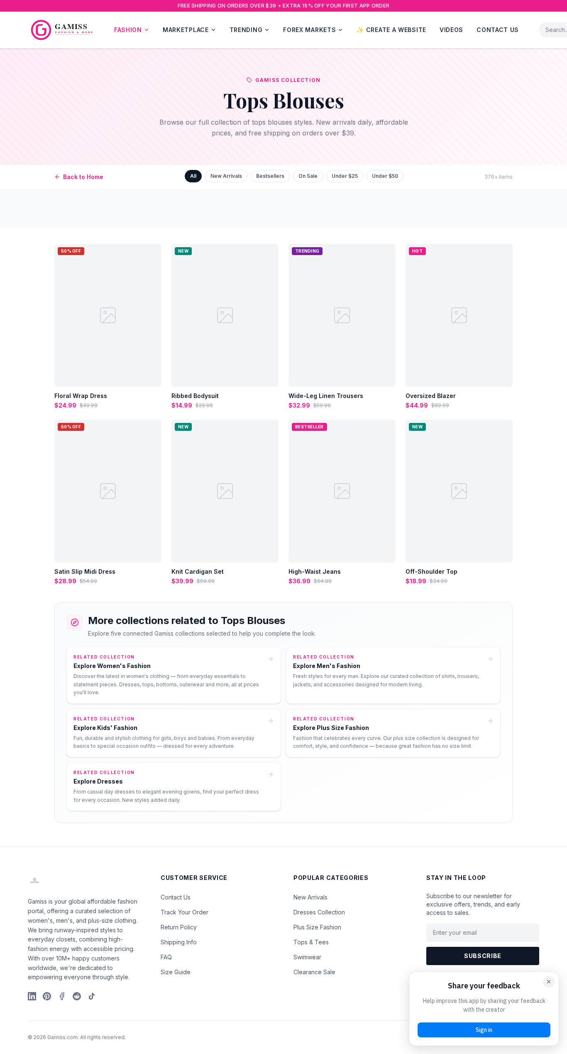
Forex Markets (309, 29)
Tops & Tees (311, 942)
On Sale (308, 176)
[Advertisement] (249, 208)
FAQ (166, 957)
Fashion (128, 29)
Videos (451, 29)
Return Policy (179, 927)
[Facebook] (62, 996)
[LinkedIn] (32, 996)
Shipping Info (179, 942)
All (193, 176)
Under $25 (345, 176)
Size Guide (176, 971)
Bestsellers (270, 176)
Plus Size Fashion (317, 927)
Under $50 (385, 176)
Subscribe (482, 955)
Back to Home (83, 176)
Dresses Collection (319, 912)
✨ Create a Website (391, 29)
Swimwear (307, 957)
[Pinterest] (47, 996)
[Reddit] (77, 996)
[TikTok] (92, 996)
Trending (246, 29)
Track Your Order (184, 912)
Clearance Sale (314, 971)
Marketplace (186, 29)
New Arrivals (226, 176)
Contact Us (498, 29)
